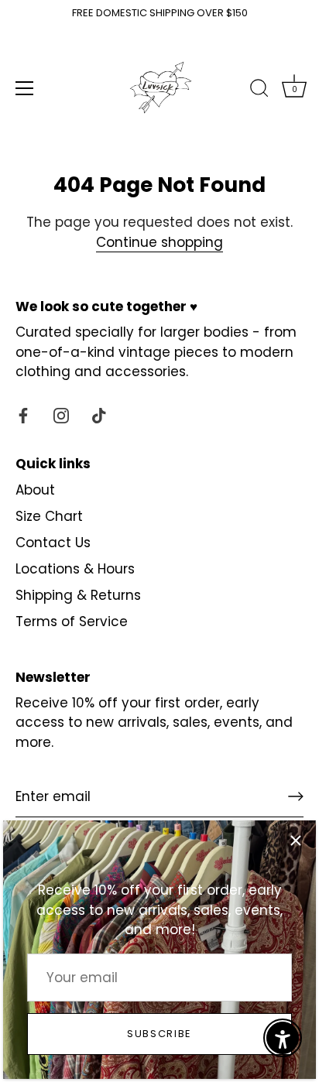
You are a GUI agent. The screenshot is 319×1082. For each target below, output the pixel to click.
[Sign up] (296, 796)
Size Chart (49, 516)
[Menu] (25, 88)
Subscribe (159, 1033)
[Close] (296, 840)
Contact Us (53, 542)
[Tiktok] (99, 415)
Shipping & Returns (78, 595)
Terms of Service (71, 621)
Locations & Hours (75, 569)
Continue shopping (159, 242)
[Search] (259, 91)
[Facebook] (23, 415)
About (35, 490)
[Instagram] (61, 415)
